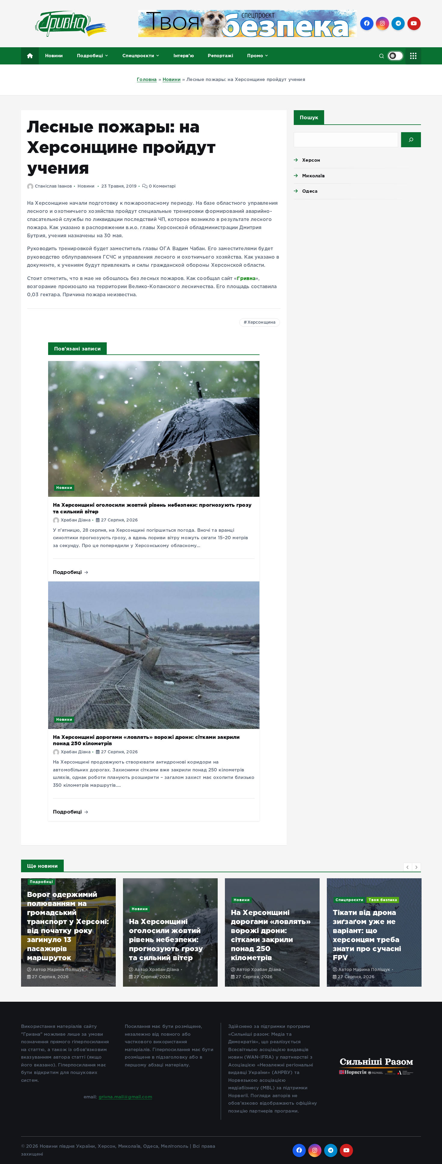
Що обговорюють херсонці (365, 909)
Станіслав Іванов (53, 186)
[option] (68, 932)
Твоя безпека (281, 900)
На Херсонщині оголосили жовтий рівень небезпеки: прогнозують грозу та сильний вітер (64, 939)
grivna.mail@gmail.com (125, 1097)
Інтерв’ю (183, 55)
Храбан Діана (76, 520)
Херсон (311, 160)
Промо (255, 55)
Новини (54, 55)
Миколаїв (313, 175)
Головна (147, 80)
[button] (407, 867)
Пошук (309, 117)
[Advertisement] (357, 250)
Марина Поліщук (269, 970)
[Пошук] (411, 139)
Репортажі (220, 55)
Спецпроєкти (138, 55)
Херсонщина (261, 322)
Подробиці (90, 55)
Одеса (310, 191)
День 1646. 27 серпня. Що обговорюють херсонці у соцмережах (360, 939)
